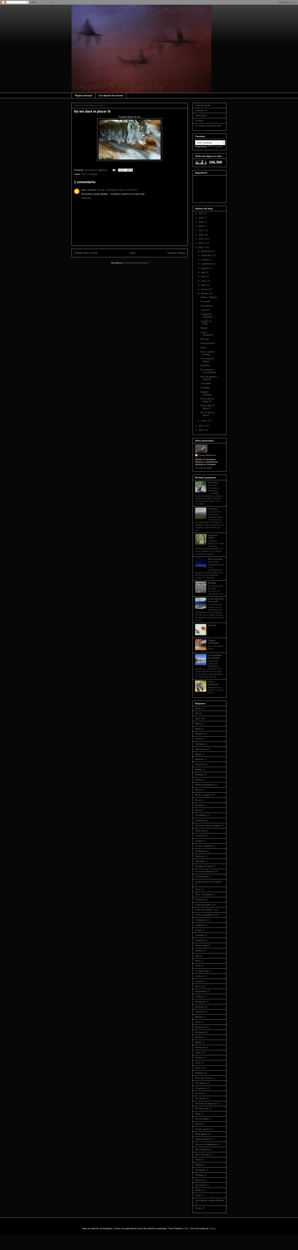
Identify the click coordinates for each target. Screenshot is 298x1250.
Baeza (198, 754)
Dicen (203, 347)
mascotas (200, 1011)
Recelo (204, 328)
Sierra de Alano (202, 1139)
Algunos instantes (206, 393)
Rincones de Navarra (205, 1103)
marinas (199, 996)
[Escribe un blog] (122, 170)
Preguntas (200, 1088)
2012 (201, 425)
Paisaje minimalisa (213, 641)
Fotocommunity (202, 105)
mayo (204, 281)
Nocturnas (200, 1047)
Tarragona (200, 1170)
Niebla (198, 1042)
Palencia (199, 1073)
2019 (201, 222)
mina (197, 1022)
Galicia (198, 930)
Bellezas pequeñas (204, 784)
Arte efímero (207, 305)
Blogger (212, 1228)
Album (198, 723)
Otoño (198, 1068)
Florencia (199, 899)
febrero (205, 293)
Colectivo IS (201, 110)
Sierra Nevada (202, 1154)
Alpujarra (199, 733)
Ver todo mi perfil (203, 468)
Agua (197, 718)
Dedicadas (200, 851)
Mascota (199, 1006)
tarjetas (198, 1164)
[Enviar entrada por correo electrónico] (114, 170)
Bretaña (199, 805)
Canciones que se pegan (207, 825)
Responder (86, 198)
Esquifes (212, 583)
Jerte (197, 966)
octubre (205, 259)
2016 (201, 234)
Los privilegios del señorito (215, 656)
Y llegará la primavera (207, 315)
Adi (196, 713)
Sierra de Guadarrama (206, 1144)
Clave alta (200, 830)
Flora (197, 889)
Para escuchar (208, 343)
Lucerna (199, 981)
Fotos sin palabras (89, 174)
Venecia (199, 1180)
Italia (197, 960)
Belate (198, 779)
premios (199, 1093)
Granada (199, 935)
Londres (199, 976)
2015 (201, 239)
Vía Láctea (200, 1185)
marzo (204, 289)
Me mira (205, 339)
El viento (212, 625)
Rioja (197, 1113)
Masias (198, 1017)
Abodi (198, 708)
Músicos (199, 1037)
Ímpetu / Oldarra (209, 297)
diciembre (206, 251)
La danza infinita (212, 536)
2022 (201, 213)
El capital (205, 387)
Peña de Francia (203, 1078)
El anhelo (205, 301)
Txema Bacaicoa (207, 455)
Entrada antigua (176, 253)
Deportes (199, 856)
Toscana (199, 1175)
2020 (201, 217)
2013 (201, 247)
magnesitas (200, 991)
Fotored (199, 120)
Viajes (198, 1190)
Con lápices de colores (111, 95)
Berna (198, 789)
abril (203, 285)
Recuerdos (200, 1098)
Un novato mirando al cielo (208, 125)
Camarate (200, 820)
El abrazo (205, 365)
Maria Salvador (88, 190)
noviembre (206, 255)
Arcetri (198, 738)
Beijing (198, 769)
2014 (201, 243)
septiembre (207, 263)
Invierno (199, 950)
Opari (198, 1052)
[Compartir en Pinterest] (131, 170)
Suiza (198, 1159)
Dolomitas (200, 861)
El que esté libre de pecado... (216, 600)
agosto (204, 268)
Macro (198, 986)
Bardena (199, 759)
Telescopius (201, 115)
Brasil (198, 800)
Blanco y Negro (202, 795)
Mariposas (200, 1001)
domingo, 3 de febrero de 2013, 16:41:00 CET (117, 190)
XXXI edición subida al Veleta (209, 1200)
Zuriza (198, 1208)
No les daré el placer (207, 413)
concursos (200, 835)
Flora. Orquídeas (203, 894)
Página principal (83, 95)
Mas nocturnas (215, 559)
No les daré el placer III (207, 400)
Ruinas (198, 1124)
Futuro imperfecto (213, 683)
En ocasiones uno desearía (208, 370)
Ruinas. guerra (202, 1129)
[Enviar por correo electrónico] (119, 170)
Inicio (132, 253)
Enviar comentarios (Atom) (136, 263)
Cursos (198, 841)
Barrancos (200, 764)
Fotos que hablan (203, 909)
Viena (198, 1195)
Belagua (199, 774)
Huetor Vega (201, 945)
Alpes (198, 728)
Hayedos (199, 940)
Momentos (200, 1027)
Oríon (198, 1062)
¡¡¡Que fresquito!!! (207, 333)
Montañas (200, 1032)
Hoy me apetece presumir (209, 377)
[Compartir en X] (125, 170)
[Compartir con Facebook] (128, 170)
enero (204, 420)
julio (203, 272)
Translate (218, 146)
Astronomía (200, 749)
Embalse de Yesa (203, 866)
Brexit (198, 810)
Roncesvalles (201, 1119)
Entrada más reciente (85, 253)
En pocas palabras (204, 871)
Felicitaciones (201, 876)
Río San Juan (201, 1108)
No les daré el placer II (207, 406)
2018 (201, 226)
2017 (201, 230)
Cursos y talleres (203, 846)
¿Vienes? (205, 310)
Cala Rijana (200, 815)
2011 (201, 430)
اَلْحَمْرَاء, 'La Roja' (206, 322)
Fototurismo (201, 920)
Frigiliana (199, 925)
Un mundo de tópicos (207, 359)
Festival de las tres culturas (208, 881)
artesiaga (199, 744)
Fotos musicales (203, 904)
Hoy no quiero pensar (207, 353)
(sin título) (213, 482)
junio (203, 276)
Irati (197, 955)
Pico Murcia (201, 1083)
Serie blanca (201, 1134)
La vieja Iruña (201, 971)
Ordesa (198, 1057)
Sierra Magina (202, 1149)
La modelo (206, 383)
